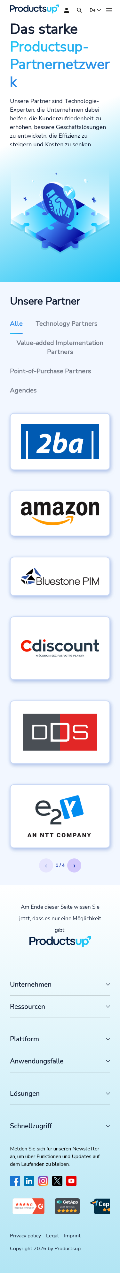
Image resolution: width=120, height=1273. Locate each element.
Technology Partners (67, 323)
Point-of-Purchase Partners (50, 371)
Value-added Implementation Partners (60, 347)
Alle (16, 323)
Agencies (23, 390)
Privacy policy (25, 1235)
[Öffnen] (79, 10)
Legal (52, 1235)
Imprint (72, 1235)
